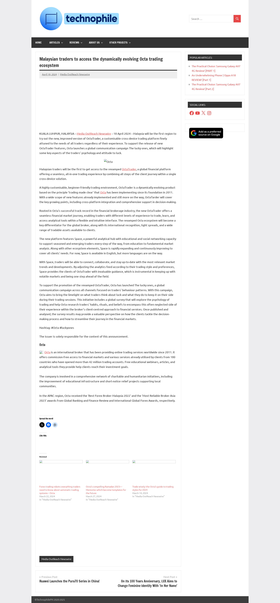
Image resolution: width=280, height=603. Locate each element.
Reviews (74, 42)
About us (94, 42)
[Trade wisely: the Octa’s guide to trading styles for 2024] (154, 472)
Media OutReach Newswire (75, 74)
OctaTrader (129, 169)
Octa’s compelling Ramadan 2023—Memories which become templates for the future (106, 489)
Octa (103, 192)
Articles (54, 42)
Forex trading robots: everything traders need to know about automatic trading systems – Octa (59, 489)
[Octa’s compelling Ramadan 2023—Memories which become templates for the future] (107, 472)
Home (38, 42)
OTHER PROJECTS (118, 42)
